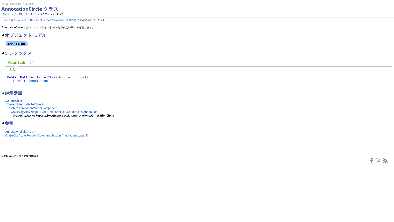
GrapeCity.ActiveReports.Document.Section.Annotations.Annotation (54, 112)
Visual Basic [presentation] (16, 62)
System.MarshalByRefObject (25, 104)
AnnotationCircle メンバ (20, 131)
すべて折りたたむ (23, 14)
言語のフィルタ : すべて (50, 14)
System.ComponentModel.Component (33, 108)
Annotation (38, 80)
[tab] (16, 62)
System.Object (14, 101)
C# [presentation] (31, 62)
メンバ (5, 14)
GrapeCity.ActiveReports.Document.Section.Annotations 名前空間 (39, 20)
